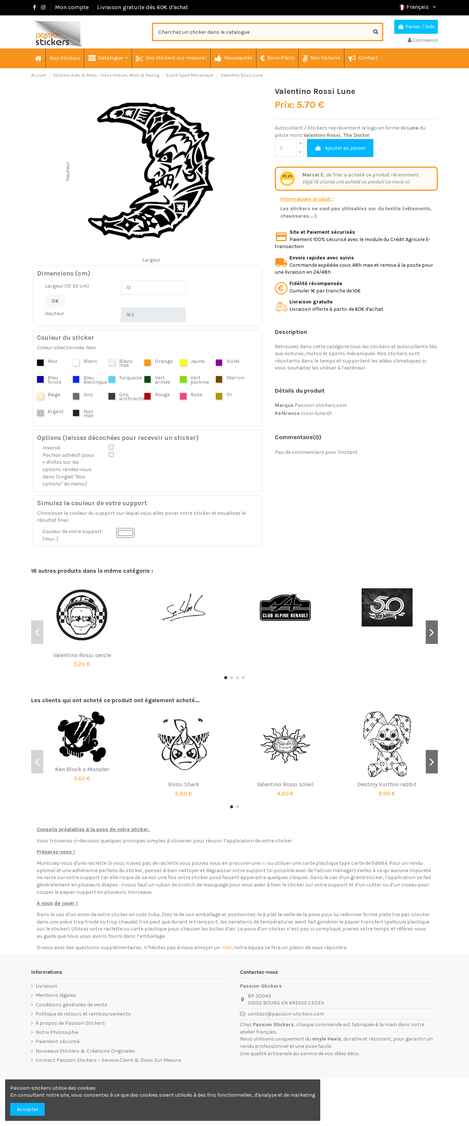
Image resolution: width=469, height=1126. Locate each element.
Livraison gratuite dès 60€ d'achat (142, 7)
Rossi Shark (183, 784)
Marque (284, 405)
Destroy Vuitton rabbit (387, 784)
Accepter (27, 1109)
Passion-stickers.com (321, 405)
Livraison (46, 986)
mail (226, 947)
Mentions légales (56, 995)
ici (263, 863)
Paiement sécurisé (58, 1041)
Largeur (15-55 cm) (67, 286)
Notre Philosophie (57, 1032)
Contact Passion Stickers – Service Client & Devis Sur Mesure (108, 1060)
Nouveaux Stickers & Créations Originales (85, 1051)
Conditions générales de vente (71, 1005)
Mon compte (72, 7)
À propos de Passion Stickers (70, 1023)
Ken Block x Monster (82, 769)
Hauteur (54, 313)
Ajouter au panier (345, 148)
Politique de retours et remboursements (83, 1014)
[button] (108, 58)
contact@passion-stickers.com (286, 1014)
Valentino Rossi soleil (285, 784)
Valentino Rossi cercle (82, 655)
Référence (287, 413)
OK (55, 301)
